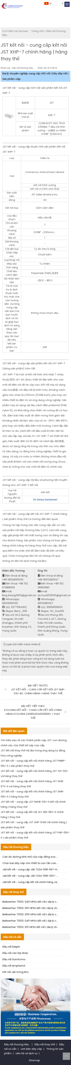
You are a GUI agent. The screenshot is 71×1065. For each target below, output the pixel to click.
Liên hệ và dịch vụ (26, 1053)
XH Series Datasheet (45, 499)
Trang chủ (37, 31)
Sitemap (34, 1060)
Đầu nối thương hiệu (17, 1044)
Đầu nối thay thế (45, 1044)
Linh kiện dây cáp (31, 1049)
